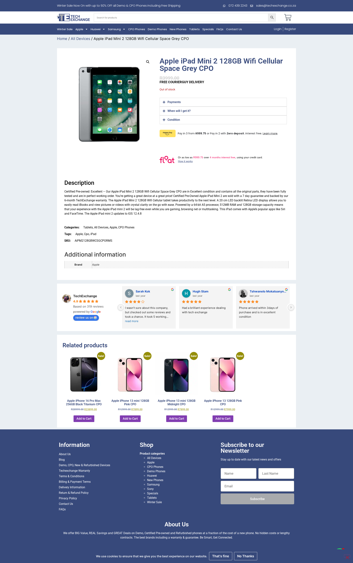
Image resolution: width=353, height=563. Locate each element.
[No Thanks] (347, 556)
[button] (148, 62)
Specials (208, 29)
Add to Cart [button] (83, 418)
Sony (150, 489)
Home (62, 38)
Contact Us (234, 29)
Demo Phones (157, 29)
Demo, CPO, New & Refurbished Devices (84, 465)
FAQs (220, 29)
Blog (62, 459)
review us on (84, 317)
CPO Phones (136, 29)
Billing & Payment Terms (75, 481)
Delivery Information (72, 487)
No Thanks (245, 556)
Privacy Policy (68, 498)
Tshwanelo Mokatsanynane (268, 291)
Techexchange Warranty (74, 470)
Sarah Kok (143, 291)
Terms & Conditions (71, 476)
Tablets (194, 29)
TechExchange (85, 296)
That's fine (220, 556)
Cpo (86, 234)
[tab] (223, 102)
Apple (79, 29)
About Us (65, 454)
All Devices (80, 38)
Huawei (96, 29)
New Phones (178, 29)
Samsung (114, 29)
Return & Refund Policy (74, 493)
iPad (93, 234)
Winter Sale (65, 29)
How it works (185, 161)
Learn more (270, 133)
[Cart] (287, 17)
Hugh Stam (200, 291)
